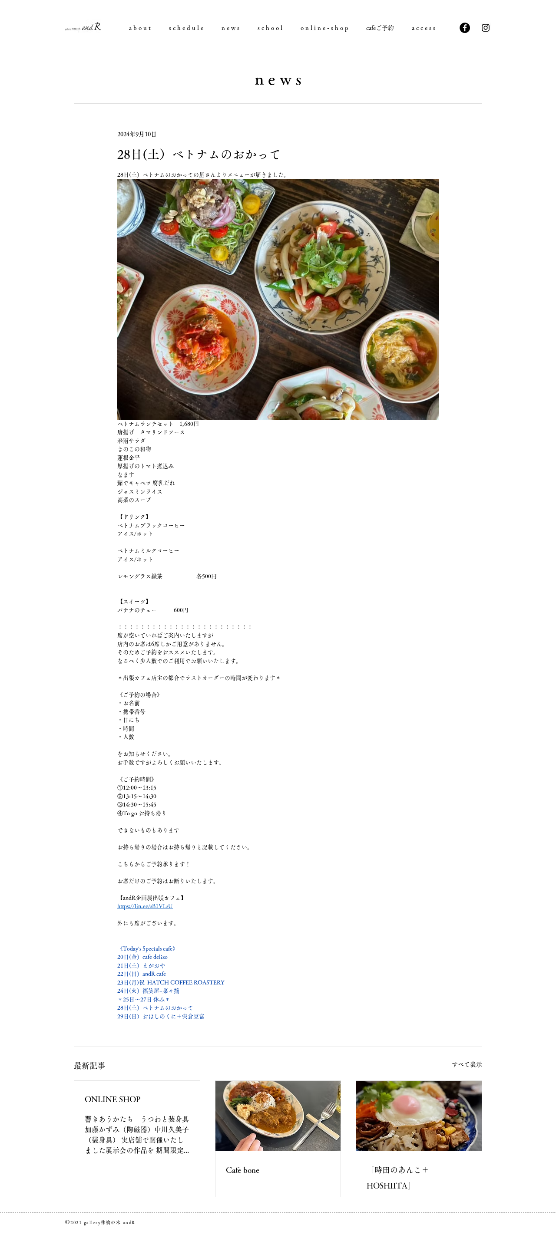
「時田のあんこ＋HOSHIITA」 (398, 1177)
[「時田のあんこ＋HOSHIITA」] (419, 1116)
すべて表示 (467, 1064)
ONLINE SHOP (113, 1099)
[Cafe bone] (278, 1116)
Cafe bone (242, 1170)
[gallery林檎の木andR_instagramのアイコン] (485, 28)
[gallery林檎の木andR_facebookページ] (465, 28)
